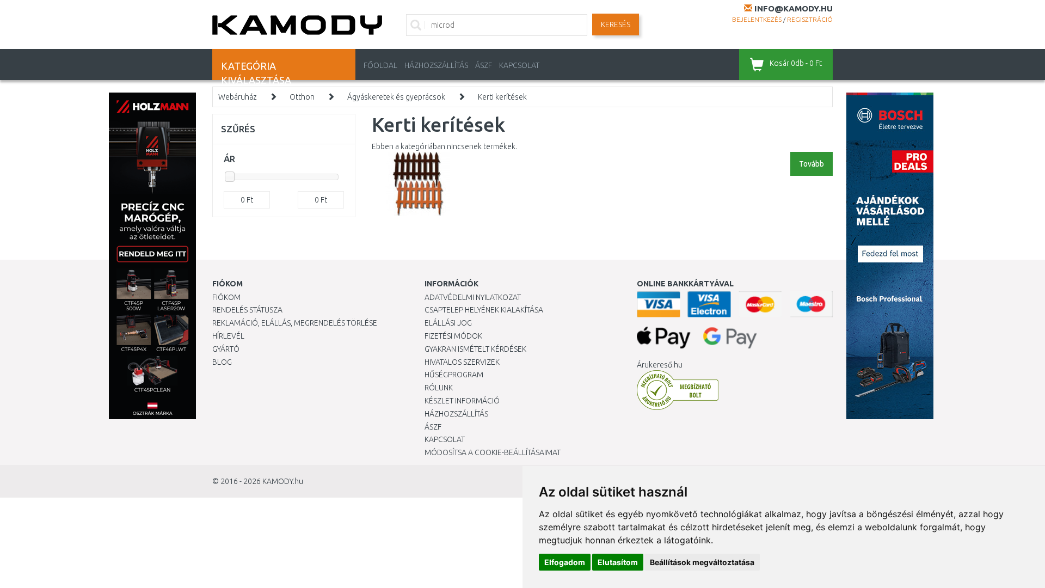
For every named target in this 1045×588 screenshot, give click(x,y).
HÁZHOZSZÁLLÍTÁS (436, 65)
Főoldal (380, 65)
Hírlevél (228, 336)
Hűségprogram (454, 374)
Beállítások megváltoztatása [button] (702, 562)
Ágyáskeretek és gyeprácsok (396, 97)
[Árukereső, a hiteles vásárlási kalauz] (677, 389)
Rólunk (439, 387)
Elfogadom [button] (564, 562)
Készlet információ (462, 400)
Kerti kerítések (502, 97)
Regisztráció (810, 19)
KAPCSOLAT (519, 65)
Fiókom (226, 297)
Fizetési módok (453, 336)
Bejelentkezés (757, 19)
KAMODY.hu (282, 481)
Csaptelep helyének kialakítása (484, 309)
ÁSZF (483, 65)
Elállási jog (448, 322)
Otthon (302, 97)
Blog (222, 362)
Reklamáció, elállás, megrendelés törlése (294, 322)
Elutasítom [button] (618, 562)
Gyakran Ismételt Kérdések (475, 349)
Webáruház (237, 97)
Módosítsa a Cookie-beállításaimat (493, 452)
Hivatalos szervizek (462, 362)
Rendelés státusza (247, 309)
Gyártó (225, 349)
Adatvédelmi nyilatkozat (473, 297)
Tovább (811, 164)
